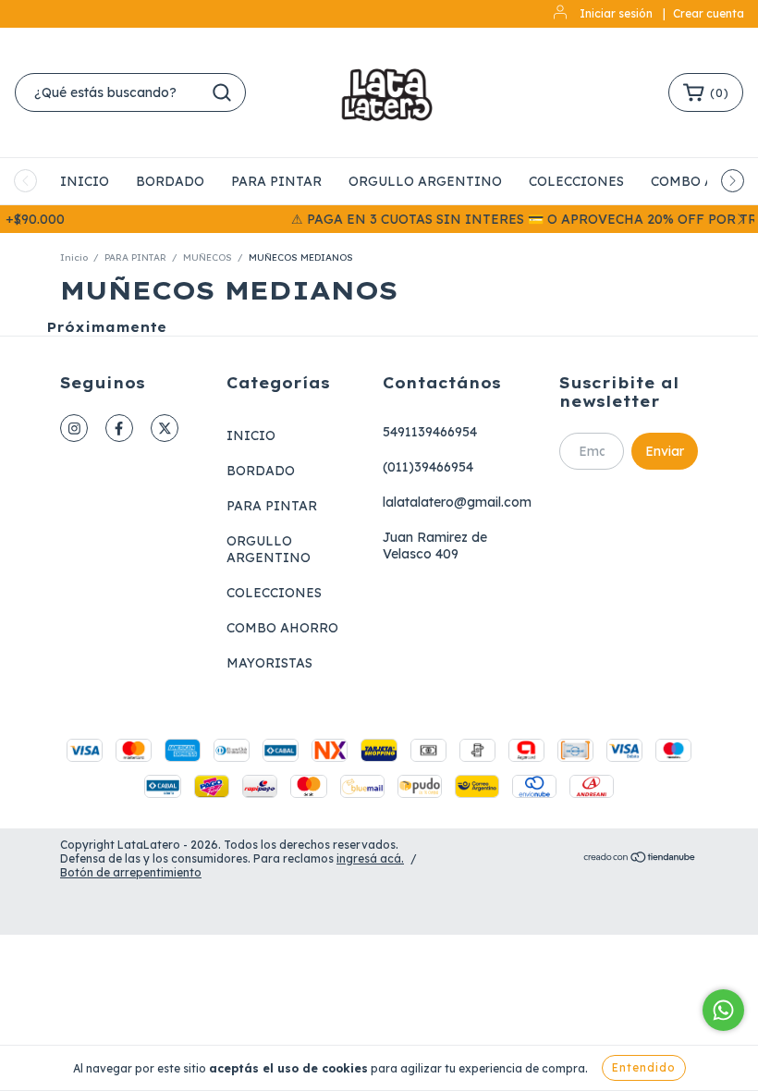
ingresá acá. (370, 858)
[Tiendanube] (640, 859)
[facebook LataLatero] (119, 428)
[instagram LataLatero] (74, 428)
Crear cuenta (708, 13)
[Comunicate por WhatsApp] (723, 1010)
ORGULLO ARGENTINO (425, 181)
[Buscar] (221, 92)
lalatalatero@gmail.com (457, 502)
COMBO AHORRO (282, 627)
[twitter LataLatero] (164, 428)
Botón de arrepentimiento (131, 872)
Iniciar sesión (616, 13)
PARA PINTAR (276, 181)
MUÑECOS (209, 257)
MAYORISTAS (269, 663)
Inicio (74, 257)
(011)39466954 (428, 467)
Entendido (644, 1067)
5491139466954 (430, 431)
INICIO (84, 181)
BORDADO (170, 181)
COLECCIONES (576, 181)
